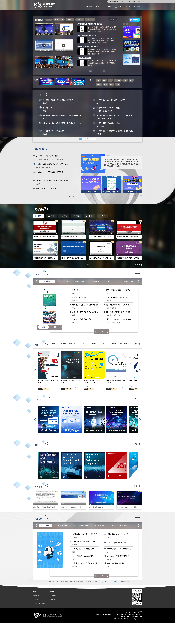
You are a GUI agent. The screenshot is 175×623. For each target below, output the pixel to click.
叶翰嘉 (114, 315)
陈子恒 (45, 118)
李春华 (90, 31)
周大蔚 (109, 315)
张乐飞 (104, 118)
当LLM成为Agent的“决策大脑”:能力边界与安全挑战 (119, 549)
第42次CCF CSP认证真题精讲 (109, 108)
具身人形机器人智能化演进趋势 (83, 549)
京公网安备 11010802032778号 (132, 616)
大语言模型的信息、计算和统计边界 (85, 305)
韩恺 (97, 126)
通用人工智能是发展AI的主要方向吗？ (60, 100)
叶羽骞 (110, 111)
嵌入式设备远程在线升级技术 (86, 35)
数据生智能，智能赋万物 (55, 131)
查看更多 (138, 265)
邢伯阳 (74, 537)
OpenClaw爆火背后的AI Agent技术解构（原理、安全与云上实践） (54, 164)
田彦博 (109, 537)
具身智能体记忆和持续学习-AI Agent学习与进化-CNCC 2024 (54, 180)
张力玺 (104, 111)
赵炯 (89, 42)
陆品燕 (103, 126)
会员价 (40, 389)
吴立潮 (99, 31)
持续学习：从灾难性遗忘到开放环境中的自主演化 (119, 312)
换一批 (138, 486)
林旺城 (105, 42)
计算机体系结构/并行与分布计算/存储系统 (89, 525)
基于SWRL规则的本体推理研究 (87, 46)
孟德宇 (114, 308)
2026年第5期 (95, 281)
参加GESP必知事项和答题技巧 (46, 189)
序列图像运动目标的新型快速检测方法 (89, 24)
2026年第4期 (112, 281)
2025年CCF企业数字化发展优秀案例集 (49, 172)
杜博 (109, 118)
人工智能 (45, 525)
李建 (73, 308)
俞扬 (118, 315)
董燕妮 (98, 118)
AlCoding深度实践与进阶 (116, 563)
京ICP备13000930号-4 (135, 614)
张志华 (45, 134)
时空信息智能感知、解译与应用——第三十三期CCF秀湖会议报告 (117, 115)
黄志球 (94, 54)
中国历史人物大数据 (84, 58)
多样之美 (49, 108)
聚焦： (36, 80)
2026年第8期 (46, 281)
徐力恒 (90, 65)
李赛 (73, 315)
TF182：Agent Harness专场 (116, 543)
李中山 (99, 42)
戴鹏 (73, 552)
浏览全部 (137, 273)
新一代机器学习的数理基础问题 (117, 305)
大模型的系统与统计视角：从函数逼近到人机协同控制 (85, 312)
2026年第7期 (63, 281)
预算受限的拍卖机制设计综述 (109, 123)
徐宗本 (109, 308)
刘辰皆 (109, 559)
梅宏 (44, 111)
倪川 (98, 54)
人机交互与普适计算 (119, 525)
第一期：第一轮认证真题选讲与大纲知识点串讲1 (63, 115)
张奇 (108, 552)
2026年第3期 (128, 281)
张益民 (37, 184)
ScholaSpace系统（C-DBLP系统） (108, 582)
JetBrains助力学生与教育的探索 (118, 556)
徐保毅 (98, 134)
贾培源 (94, 42)
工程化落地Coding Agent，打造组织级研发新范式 (119, 534)
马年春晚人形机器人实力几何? (46, 156)
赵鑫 (73, 322)
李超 (97, 103)
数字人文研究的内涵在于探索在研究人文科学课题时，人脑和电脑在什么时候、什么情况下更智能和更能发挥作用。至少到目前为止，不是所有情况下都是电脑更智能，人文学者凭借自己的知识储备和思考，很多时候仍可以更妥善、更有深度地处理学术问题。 (102, 62)
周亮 (89, 54)
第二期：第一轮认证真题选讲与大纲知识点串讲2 (63, 123)
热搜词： (92, 80)
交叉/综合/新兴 (61, 525)
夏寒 (108, 566)
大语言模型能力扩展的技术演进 (83, 319)
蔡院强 (74, 566)
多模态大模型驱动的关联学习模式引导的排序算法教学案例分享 (85, 563)
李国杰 (45, 103)
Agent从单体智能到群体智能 (82, 556)
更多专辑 (136, 195)
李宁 (94, 31)
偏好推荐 (39, 19)
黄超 (73, 559)
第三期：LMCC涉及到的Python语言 (112, 100)
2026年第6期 (79, 281)
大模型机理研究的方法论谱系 (117, 297)
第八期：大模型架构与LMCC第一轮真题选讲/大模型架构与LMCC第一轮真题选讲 (117, 131)
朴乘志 (98, 111)
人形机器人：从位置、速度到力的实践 (85, 534)
